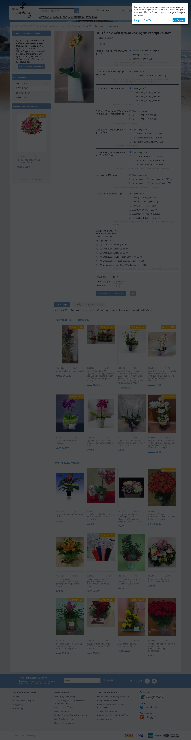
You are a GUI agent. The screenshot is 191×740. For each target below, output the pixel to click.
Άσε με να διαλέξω (142, 20)
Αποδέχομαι (178, 20)
